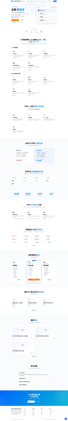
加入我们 (51, 414)
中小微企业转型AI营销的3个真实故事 (42, 336)
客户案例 (42, 1)
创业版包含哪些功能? (22, 378)
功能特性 (35, 1)
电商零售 (33, 411)
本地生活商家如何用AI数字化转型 (18, 350)
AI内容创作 (27, 1)
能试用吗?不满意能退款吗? (23, 384)
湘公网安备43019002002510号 (53, 419)
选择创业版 (18, 279)
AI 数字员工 (25, 410)
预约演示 (38, 401)
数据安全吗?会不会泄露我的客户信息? (24, 381)
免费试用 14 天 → (15, 20)
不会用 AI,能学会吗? (22, 372)
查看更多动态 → (34, 356)
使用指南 (42, 410)
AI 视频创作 (25, 411)
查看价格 (22, 20)
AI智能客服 (31, 1)
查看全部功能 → (34, 245)
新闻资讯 (45, 1)
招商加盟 (49, 1)
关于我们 (52, 1)
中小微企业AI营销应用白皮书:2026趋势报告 (20, 336)
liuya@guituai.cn (52, 411)
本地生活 (33, 410)
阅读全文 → (31, 352)
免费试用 (55, 1)
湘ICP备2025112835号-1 (46, 419)
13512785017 (51, 410)
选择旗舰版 (49, 279)
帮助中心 (42, 411)
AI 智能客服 (25, 414)
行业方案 (38, 1)
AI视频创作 (23, 1)
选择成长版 (34, 279)
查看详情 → (14, 306)
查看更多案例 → (34, 310)
